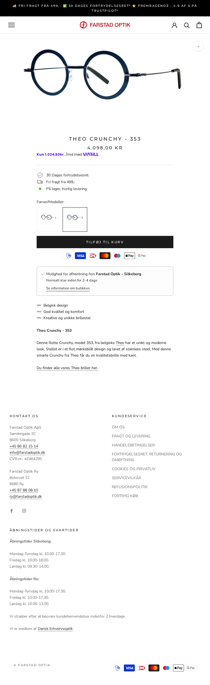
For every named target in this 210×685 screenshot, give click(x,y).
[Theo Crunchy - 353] (75, 219)
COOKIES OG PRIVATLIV (134, 469)
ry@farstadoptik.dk (26, 496)
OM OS (118, 427)
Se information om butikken (68, 288)
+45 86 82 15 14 (24, 446)
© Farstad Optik (32, 665)
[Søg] (187, 25)
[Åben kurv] (199, 25)
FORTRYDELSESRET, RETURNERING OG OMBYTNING (147, 457)
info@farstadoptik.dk (27, 452)
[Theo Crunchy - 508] (49, 219)
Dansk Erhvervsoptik (55, 628)
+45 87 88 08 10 (24, 490)
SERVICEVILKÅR (126, 478)
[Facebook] (11, 511)
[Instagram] (24, 511)
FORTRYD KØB (125, 496)
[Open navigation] (11, 25)
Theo (120, 342)
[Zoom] (198, 46)
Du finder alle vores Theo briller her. (67, 367)
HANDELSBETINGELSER (133, 445)
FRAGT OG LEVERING (131, 436)
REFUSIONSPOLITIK (130, 487)
